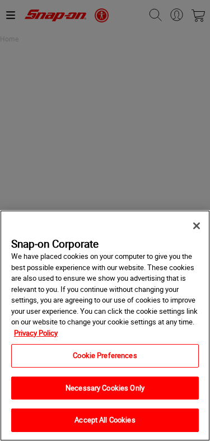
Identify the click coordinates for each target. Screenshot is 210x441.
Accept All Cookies (104, 420)
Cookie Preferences (105, 355)
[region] (105, 325)
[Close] (196, 225)
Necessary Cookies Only (105, 388)
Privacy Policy (36, 333)
